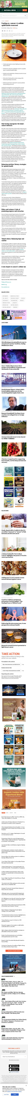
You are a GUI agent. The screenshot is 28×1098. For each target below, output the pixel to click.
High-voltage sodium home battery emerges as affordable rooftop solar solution (13, 930)
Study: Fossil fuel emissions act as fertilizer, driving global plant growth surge (12, 936)
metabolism (15, 35)
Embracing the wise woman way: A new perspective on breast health (14, 624)
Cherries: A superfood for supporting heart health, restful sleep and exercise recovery (14, 460)
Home (3, 21)
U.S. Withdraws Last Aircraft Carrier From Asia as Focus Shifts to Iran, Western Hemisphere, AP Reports (13, 900)
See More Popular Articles (14, 950)
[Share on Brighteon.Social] (3, 31)
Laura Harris (10, 457)
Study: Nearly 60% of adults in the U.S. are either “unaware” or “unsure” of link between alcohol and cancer (14, 531)
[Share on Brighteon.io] (5, 31)
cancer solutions (12, 33)
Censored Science (15, 298)
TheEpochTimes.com (6, 282)
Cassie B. (9, 364)
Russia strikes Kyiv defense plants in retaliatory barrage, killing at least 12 (13, 857)
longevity (10, 35)
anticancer (6, 33)
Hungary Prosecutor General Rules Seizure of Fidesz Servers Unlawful (13, 889)
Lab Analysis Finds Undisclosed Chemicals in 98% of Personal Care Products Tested (13, 905)
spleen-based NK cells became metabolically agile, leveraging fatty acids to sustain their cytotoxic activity (13, 144)
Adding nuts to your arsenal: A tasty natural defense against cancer (13, 578)
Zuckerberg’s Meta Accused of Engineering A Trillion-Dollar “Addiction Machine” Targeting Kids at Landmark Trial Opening (13, 840)
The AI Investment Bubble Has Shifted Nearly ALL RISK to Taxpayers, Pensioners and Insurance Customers (14, 1021)
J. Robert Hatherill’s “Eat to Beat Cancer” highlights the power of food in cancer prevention (14, 555)
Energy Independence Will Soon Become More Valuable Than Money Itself (13, 1012)
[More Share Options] (12, 31)
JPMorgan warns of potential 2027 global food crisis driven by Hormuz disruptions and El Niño (13, 894)
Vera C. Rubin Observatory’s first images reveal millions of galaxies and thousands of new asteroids (13, 367)
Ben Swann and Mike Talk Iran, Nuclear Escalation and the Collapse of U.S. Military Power (13, 994)
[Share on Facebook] (7, 31)
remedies (11, 36)
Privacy (7, 1076)
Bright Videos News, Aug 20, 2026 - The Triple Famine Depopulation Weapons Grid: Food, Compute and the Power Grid (13, 1030)
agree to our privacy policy (14, 1091)
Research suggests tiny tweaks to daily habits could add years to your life (13, 925)
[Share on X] (10, 31)
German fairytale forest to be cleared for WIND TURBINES (13, 437)
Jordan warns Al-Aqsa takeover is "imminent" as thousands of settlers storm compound (13, 822)
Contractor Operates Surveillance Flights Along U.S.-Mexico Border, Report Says (13, 946)
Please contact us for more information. (10, 678)
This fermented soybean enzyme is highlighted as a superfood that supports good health (14, 915)
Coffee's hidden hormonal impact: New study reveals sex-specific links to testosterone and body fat (13, 873)
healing (22, 34)
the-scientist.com (5, 287)
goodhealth (11, 34)
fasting (7, 34)
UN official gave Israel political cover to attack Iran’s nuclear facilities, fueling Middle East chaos (14, 343)
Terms (11, 1076)
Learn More (6, 1094)
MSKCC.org (4, 284)
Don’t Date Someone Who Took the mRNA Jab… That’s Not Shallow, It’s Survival (13, 817)
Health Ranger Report (7, 976)
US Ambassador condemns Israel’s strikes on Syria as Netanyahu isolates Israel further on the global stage (13, 851)
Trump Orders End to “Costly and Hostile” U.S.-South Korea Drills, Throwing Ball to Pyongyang (13, 867)
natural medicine (5, 36)
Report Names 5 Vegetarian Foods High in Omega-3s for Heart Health (12, 910)
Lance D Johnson (11, 340)
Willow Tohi (9, 28)
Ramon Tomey (10, 435)
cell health (18, 33)
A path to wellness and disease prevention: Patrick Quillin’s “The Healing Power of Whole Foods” (12, 601)
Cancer (6, 21)
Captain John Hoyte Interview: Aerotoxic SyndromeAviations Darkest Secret (13, 1038)
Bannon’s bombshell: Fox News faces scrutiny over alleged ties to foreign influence (13, 414)
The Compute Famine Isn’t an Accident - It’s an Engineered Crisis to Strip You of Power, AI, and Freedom (13, 828)
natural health (21, 35)
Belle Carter (10, 411)
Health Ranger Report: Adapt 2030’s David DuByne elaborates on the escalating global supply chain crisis (13, 391)
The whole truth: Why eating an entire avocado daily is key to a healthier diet (13, 883)
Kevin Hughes (10, 387)
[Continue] (25, 1056)
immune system (5, 35)
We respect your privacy (14, 1060)
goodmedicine (17, 34)
